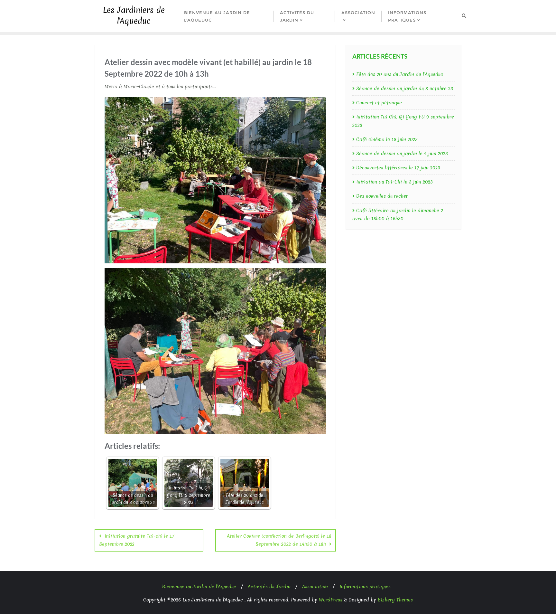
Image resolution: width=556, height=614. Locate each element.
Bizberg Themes (395, 600)
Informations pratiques (365, 586)
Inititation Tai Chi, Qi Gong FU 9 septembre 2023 (403, 121)
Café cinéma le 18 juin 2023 (387, 139)
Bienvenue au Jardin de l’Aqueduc (199, 586)
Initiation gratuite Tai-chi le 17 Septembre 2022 (136, 540)
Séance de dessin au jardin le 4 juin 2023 (402, 153)
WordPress (330, 600)
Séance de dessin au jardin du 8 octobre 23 (404, 88)
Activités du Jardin (269, 586)
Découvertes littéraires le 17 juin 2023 (398, 168)
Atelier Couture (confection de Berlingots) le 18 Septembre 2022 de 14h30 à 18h (279, 540)
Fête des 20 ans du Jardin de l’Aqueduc (399, 74)
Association (315, 586)
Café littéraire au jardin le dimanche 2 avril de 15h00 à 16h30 (397, 214)
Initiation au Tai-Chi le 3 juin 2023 (394, 182)
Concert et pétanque (379, 102)
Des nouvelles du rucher (382, 196)
